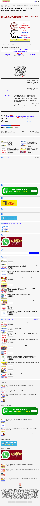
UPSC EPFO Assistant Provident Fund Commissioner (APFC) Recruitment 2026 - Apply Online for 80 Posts (23, 300)
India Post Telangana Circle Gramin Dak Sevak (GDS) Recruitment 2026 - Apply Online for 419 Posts (23, 277)
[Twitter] (9, 127)
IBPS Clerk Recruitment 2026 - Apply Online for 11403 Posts (16, 373)
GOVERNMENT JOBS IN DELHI (8, 5)
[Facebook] (7, 127)
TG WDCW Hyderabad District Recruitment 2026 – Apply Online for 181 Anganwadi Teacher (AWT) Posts (22, 469)
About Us (13, 502)
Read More (11, 144)
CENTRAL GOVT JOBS (7, 125)
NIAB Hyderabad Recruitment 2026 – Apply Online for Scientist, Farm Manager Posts (13, 142)
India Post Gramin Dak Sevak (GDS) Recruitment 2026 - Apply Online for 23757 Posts (32, 149)
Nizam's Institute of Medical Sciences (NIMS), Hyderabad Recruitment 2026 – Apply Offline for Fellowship (22, 306)
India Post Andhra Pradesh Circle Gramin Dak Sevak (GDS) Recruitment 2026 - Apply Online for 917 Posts (23, 340)
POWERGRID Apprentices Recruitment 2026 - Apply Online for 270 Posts (18, 294)
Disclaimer (30, 502)
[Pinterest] (13, 127)
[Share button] (18, 127)
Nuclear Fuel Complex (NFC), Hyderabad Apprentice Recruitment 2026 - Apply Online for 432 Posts (13, 149)
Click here (29, 118)
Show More (36, 257)
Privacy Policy (24, 502)
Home (2, 5)
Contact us (18, 502)
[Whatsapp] (11, 127)
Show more (36, 138)
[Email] (16, 127)
